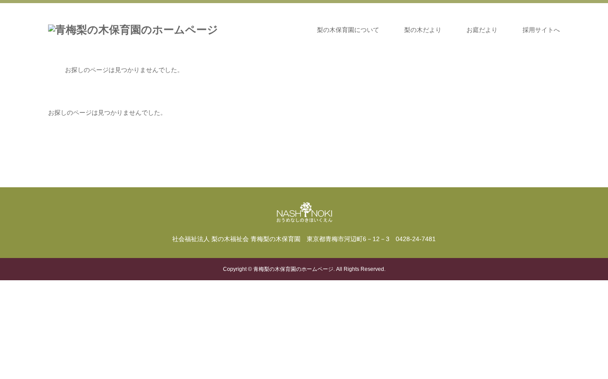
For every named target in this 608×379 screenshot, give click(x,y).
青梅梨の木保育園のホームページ (293, 269)
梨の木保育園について (348, 29)
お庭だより (482, 29)
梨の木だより (423, 29)
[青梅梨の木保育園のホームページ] (133, 29)
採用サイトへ (541, 29)
